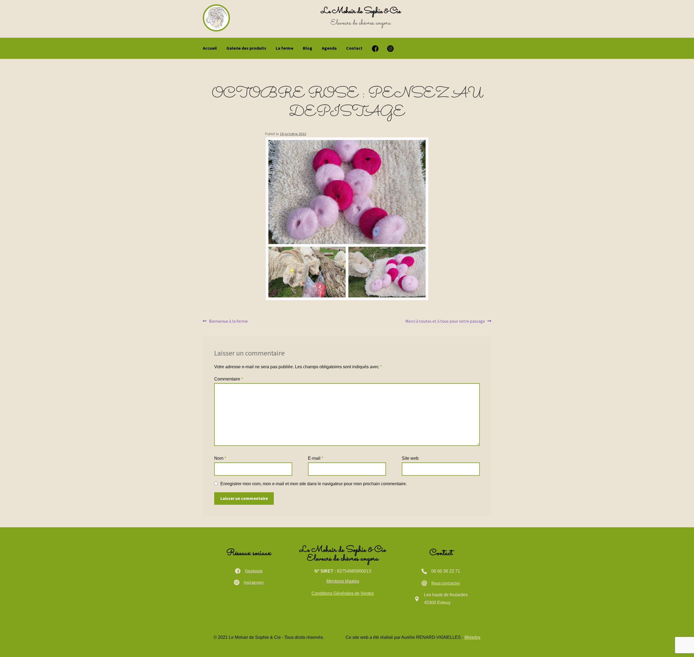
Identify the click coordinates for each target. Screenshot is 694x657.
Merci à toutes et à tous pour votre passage (445, 321)
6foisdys (472, 637)
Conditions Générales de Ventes (342, 593)
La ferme (284, 48)
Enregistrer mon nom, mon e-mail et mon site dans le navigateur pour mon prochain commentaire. (313, 483)
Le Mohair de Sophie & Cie (360, 11)
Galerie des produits (246, 48)
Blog (307, 48)
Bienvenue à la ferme (228, 321)
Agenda (329, 48)
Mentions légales (342, 581)
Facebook (253, 570)
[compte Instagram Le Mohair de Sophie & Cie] (390, 48)
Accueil (210, 48)
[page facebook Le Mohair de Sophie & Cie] (375, 48)
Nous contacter (445, 583)
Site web (410, 458)
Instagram (254, 582)
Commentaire (228, 379)
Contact (354, 48)
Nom (220, 458)
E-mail (315, 458)
